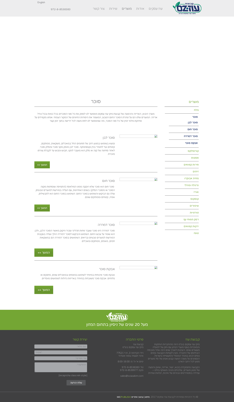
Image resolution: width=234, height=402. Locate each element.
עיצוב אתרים (137, 397)
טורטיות (194, 212)
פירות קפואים (191, 164)
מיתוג (147, 397)
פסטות (195, 157)
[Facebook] (45, 9)
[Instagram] (40, 9)
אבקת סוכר (191, 143)
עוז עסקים (156, 9)
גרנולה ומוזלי (191, 185)
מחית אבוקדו (191, 178)
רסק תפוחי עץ (191, 219)
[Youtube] (35, 9)
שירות (113, 9)
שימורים (194, 205)
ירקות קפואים (191, 226)
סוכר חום (193, 129)
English (41, 2)
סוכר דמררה (191, 136)
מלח (196, 110)
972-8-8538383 (61, 9)
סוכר (195, 116)
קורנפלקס (193, 151)
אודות (140, 9)
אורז (196, 192)
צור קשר (99, 9)
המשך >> (42, 164)
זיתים (196, 171)
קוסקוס (194, 199)
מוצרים (128, 9)
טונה (196, 233)
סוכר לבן (193, 122)
